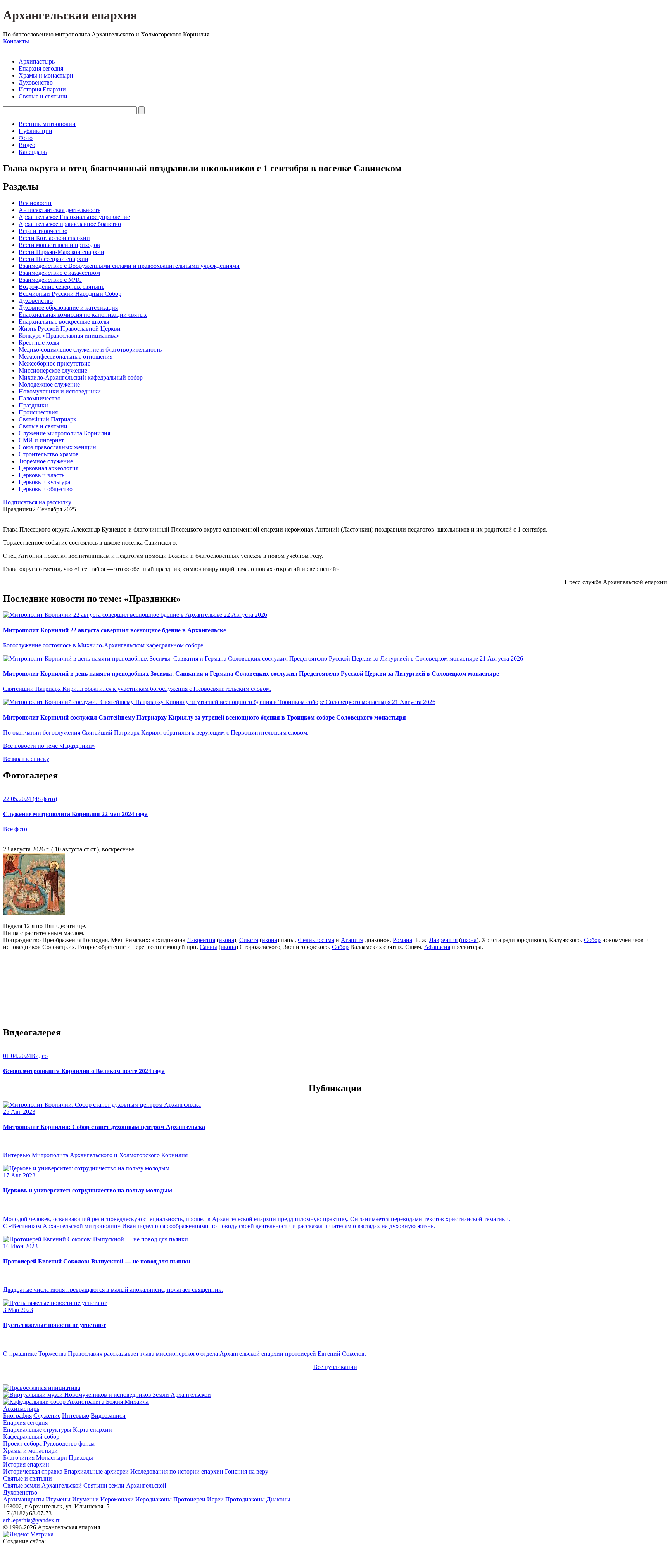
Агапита (352, 940)
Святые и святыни (43, 96)
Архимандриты (23, 1499)
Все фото (15, 829)
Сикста (248, 940)
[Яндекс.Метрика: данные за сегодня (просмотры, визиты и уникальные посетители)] (28, 1534)
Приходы (81, 1457)
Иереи (215, 1499)
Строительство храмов (49, 454)
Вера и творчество (43, 231)
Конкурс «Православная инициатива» (69, 335)
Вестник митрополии (47, 124)
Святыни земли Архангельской (124, 1485)
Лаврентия (201, 940)
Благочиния (19, 1457)
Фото (26, 138)
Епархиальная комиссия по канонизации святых (83, 314)
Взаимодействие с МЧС (50, 279)
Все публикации (335, 1366)
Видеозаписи (108, 1415)
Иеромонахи (117, 1499)
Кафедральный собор (31, 1436)
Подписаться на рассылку (37, 502)
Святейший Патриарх (47, 419)
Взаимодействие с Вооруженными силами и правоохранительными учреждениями (129, 265)
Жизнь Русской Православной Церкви (70, 328)
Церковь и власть (41, 475)
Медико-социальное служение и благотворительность (90, 349)
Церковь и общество (46, 489)
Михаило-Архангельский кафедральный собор (81, 377)
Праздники (33, 405)
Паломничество (39, 398)
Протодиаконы (245, 1499)
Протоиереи (189, 1499)
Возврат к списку (26, 759)
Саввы (208, 947)
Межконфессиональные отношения (65, 356)
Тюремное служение (46, 461)
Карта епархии (92, 1429)
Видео (27, 145)
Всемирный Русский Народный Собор (70, 293)
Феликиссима (316, 940)
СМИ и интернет (41, 440)
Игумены (58, 1499)
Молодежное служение (49, 384)
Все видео (16, 1071)
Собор (592, 940)
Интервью (75, 1415)
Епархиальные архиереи (96, 1471)
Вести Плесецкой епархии (53, 258)
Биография (17, 1415)
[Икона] (34, 912)
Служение (46, 1415)
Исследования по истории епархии (176, 1471)
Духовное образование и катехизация (68, 307)
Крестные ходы (39, 342)
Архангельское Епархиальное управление (74, 217)
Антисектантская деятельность (59, 210)
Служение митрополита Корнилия (64, 433)
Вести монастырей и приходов (59, 245)
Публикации (35, 131)
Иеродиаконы (153, 1499)
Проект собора (22, 1443)
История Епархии (42, 89)
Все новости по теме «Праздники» (49, 745)
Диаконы (278, 1499)
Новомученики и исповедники (60, 391)
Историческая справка (32, 1471)
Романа (402, 940)
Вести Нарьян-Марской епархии (61, 252)
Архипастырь (37, 61)
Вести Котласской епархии (54, 238)
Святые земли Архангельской (42, 1485)
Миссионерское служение (53, 370)
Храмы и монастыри (46, 75)
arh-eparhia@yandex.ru (32, 1520)
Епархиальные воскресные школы (64, 321)
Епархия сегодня (41, 68)
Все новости (35, 203)
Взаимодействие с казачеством (59, 272)
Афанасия (437, 947)
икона (226, 940)
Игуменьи (85, 1499)
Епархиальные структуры (37, 1429)
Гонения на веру (246, 1471)
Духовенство (36, 82)
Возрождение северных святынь (61, 286)
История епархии (26, 1464)
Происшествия (38, 412)
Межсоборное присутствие (54, 363)
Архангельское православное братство (70, 224)
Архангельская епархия (70, 15)
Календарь (33, 151)
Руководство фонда (69, 1443)
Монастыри (51, 1457)
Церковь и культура (44, 482)
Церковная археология (48, 468)
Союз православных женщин (57, 447)
